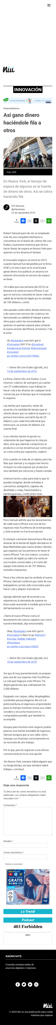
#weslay (12, 638)
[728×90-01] (27, 103)
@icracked (37, 344)
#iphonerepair (39, 348)
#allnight (31, 638)
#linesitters (13, 642)
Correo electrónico (13, 852)
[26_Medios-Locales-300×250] (27, 904)
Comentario (10, 805)
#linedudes (16, 340)
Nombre (8, 841)
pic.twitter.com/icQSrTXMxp (23, 355)
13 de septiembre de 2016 (22, 371)
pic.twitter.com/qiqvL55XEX (22, 646)
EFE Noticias (17, 206)
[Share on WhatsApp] (49, 220)
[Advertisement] (28, 31)
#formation (13, 344)
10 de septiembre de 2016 (22, 661)
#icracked (12, 352)
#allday (21, 638)
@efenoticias (18, 209)
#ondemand (14, 348)
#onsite (25, 348)
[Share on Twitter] (36, 220)
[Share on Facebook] (23, 220)
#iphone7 (40, 635)
